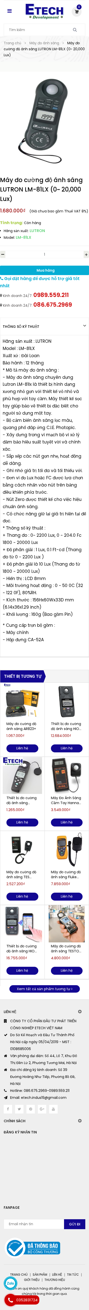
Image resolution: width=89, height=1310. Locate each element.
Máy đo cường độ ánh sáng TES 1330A (21, 874)
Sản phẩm (40, 1274)
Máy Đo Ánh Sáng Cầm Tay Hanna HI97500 (66, 800)
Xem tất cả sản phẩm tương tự (44, 988)
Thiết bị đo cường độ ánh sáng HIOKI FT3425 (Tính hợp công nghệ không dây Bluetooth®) (21, 949)
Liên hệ (57, 1274)
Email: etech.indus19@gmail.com (38, 1097)
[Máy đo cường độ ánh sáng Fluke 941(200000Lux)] (67, 849)
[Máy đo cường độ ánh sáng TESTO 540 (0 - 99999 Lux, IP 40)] (67, 923)
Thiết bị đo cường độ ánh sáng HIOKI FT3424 (66, 726)
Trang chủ (19, 1274)
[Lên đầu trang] (67, 1285)
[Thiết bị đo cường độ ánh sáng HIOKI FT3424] (67, 701)
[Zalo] (10, 1283)
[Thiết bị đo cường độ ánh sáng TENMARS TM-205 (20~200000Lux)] (22, 775)
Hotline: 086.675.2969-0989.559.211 (39, 1090)
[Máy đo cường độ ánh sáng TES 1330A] (22, 849)
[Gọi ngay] (10, 1300)
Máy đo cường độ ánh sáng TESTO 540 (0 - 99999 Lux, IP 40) (66, 949)
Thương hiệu (54, 1280)
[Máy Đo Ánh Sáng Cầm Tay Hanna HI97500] (67, 775)
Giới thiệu (32, 1280)
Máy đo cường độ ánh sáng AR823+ (21, 726)
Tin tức (73, 1274)
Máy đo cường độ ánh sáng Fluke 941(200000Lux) (66, 874)
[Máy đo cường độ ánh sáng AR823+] (22, 701)
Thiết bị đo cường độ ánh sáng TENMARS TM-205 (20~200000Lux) (21, 800)
